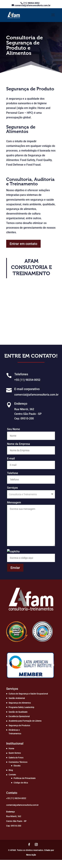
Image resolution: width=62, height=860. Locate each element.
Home (11, 748)
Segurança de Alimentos (20, 703)
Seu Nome (13, 429)
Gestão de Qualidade (18, 712)
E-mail (11, 458)
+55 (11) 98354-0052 (27, 379)
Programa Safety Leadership (21, 707)
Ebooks (17, 766)
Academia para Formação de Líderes (25, 721)
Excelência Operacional (19, 716)
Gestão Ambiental (17, 698)
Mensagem (14, 502)
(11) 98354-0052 (31, 3)
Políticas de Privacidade (24, 778)
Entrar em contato (23, 244)
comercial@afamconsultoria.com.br (36, 394)
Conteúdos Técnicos (18, 762)
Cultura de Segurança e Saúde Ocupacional (28, 694)
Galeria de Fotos (16, 757)
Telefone (12, 473)
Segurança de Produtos (19, 725)
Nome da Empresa (18, 444)
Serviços (12, 487)
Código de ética (21, 783)
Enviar (15, 568)
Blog (11, 770)
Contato (12, 774)
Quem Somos (15, 753)
